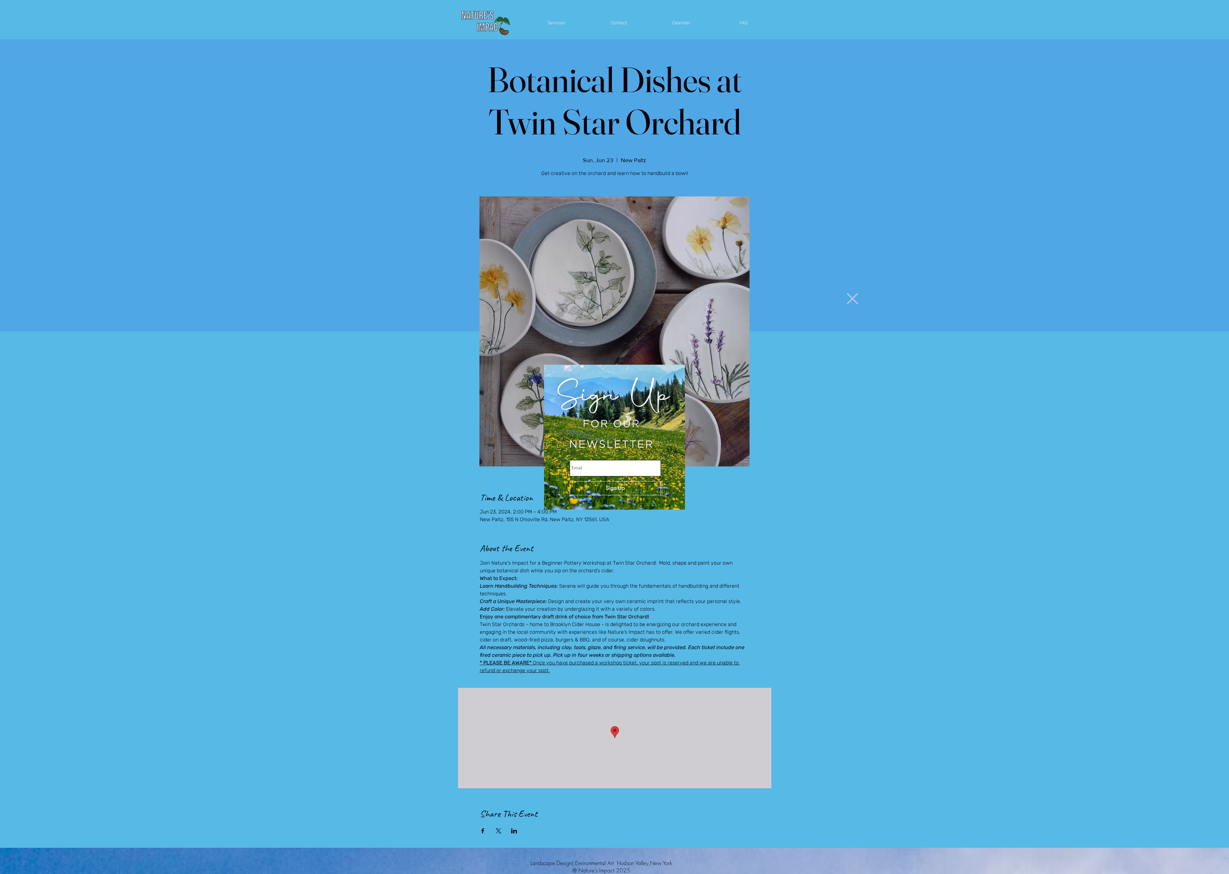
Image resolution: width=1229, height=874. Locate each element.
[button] (852, 299)
